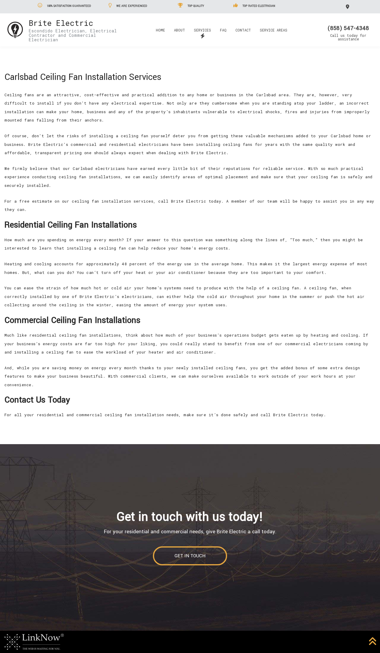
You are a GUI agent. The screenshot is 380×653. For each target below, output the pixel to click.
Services (202, 30)
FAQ (223, 30)
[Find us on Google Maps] (348, 6)
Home (160, 30)
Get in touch (190, 556)
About (179, 30)
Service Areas (273, 30)
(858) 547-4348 (348, 28)
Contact (243, 30)
